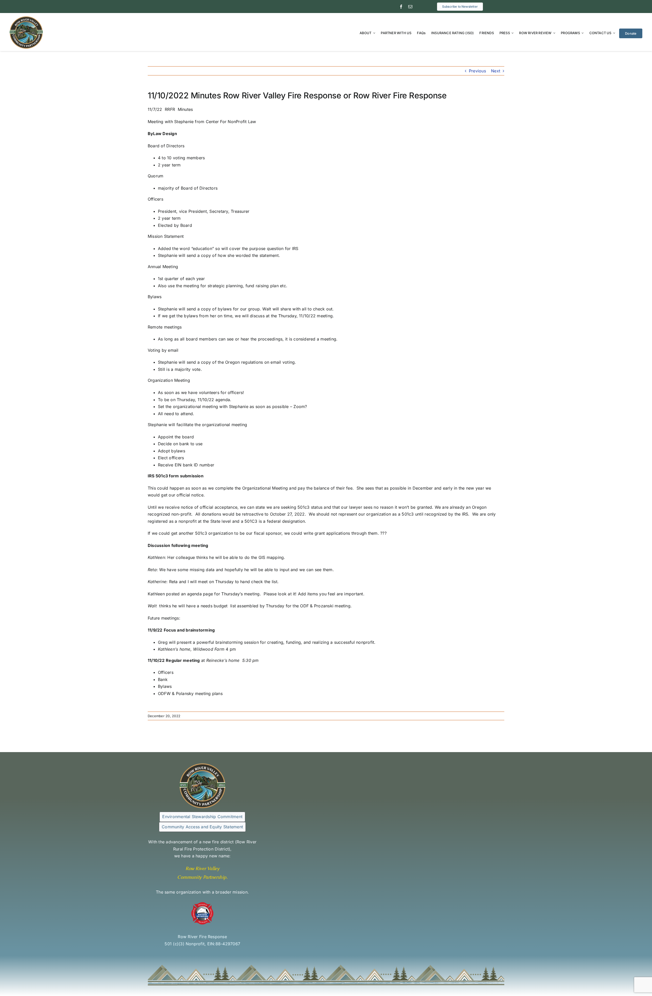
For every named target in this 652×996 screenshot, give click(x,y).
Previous (477, 70)
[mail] (410, 7)
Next (495, 70)
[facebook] (401, 7)
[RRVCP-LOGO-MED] (26, 17)
